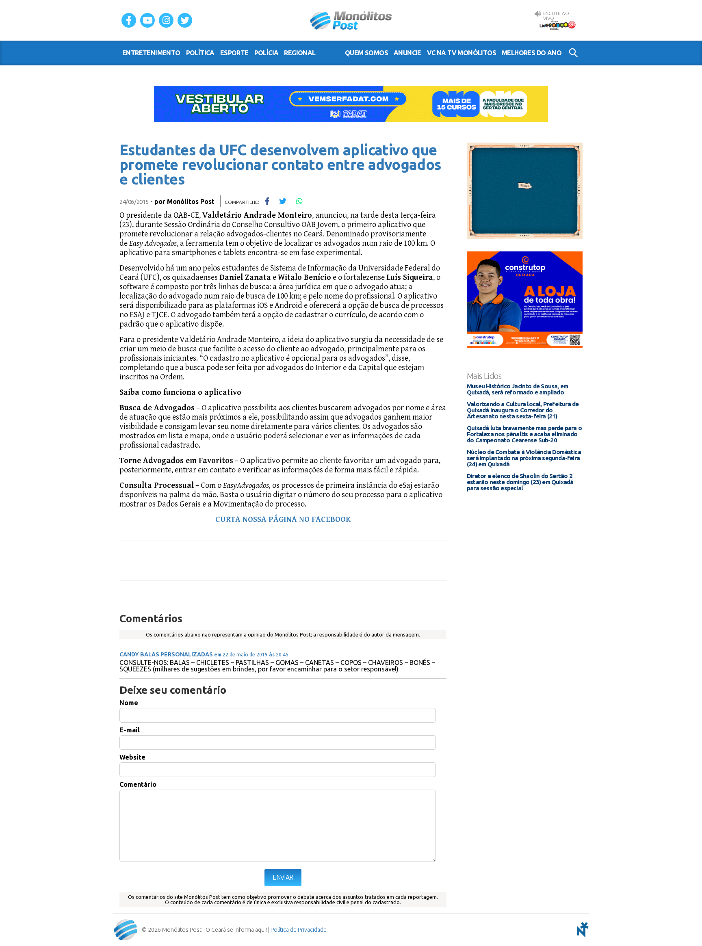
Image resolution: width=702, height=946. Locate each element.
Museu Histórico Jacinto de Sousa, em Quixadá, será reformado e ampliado (517, 389)
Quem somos (366, 52)
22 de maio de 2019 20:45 (251, 654)
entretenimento (151, 52)
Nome (128, 702)
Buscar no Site (573, 53)
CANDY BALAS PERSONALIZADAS (166, 654)
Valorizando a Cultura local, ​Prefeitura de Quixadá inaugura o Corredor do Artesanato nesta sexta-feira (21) (522, 410)
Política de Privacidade (299, 930)
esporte (234, 52)
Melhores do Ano (531, 52)
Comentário (137, 784)
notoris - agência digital (581, 929)
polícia (266, 52)
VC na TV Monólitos (461, 52)
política (200, 52)
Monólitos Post (351, 20)
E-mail (129, 730)
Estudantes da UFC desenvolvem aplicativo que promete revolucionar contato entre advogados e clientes (280, 164)
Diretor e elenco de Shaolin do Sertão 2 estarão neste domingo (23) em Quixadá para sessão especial (520, 481)
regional (299, 52)
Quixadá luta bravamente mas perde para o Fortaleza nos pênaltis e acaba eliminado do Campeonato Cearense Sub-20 (524, 434)
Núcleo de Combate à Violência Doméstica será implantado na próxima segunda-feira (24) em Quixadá (524, 458)
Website (132, 757)
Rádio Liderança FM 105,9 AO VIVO (557, 25)
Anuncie (407, 52)
